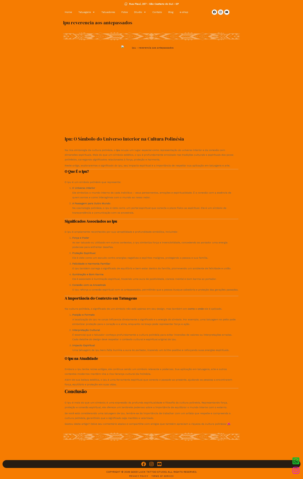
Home (68, 12)
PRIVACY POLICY (138, 476)
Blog (170, 12)
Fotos (124, 12)
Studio (138, 12)
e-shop (184, 12)
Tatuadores (108, 12)
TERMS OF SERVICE (163, 476)
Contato (157, 12)
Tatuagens (84, 12)
